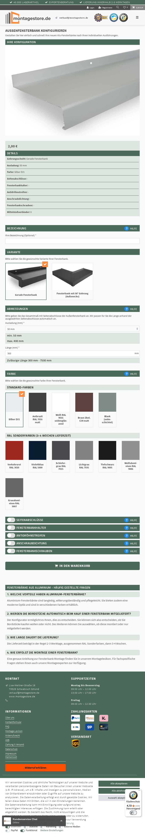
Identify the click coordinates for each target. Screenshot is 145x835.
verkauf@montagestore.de (73, 17)
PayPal (14, 830)
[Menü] (139, 791)
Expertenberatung (61, 2)
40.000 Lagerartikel (26, 2)
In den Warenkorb (74, 566)
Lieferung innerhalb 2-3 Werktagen (106, 2)
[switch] (133, 813)
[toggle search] (117, 7)
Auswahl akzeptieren (119, 797)
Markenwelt (11, 757)
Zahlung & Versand (14, 744)
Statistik (33, 826)
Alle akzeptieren (119, 783)
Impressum (10, 753)
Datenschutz (11, 749)
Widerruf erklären (35, 767)
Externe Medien (72, 826)
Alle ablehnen (119, 790)
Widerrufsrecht (12, 735)
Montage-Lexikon (13, 731)
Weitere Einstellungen (51, 830)
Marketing (51, 826)
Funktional (31, 830)
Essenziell (16, 826)
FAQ (7, 726)
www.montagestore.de (22, 696)
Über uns (9, 717)
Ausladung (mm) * (14, 322)
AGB (7, 740)
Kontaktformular (13, 722)
